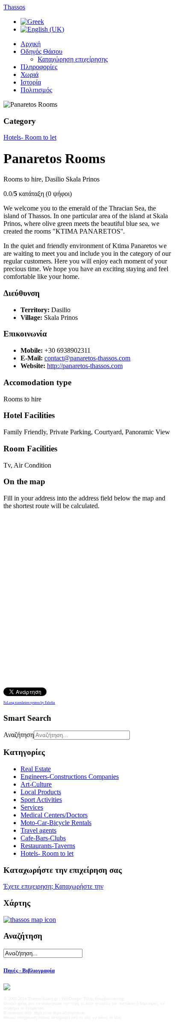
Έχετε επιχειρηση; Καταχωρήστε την (53, 886)
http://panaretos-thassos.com (85, 365)
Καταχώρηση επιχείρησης (73, 59)
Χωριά (29, 74)
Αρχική (31, 43)
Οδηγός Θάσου (41, 51)
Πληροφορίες (39, 66)
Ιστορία (31, 82)
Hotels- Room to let (29, 137)
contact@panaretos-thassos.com (87, 358)
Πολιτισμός (36, 90)
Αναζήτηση (18, 734)
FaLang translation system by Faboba (29, 703)
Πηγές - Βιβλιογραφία (29, 970)
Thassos (14, 7)
